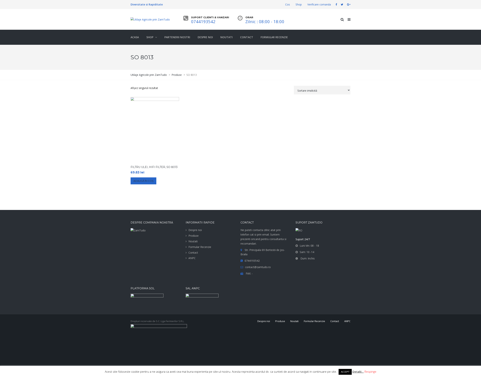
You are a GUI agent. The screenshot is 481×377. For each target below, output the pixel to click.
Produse (193, 235)
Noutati (193, 241)
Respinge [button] (370, 371)
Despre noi (195, 230)
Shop (299, 4)
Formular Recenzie (199, 247)
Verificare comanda (319, 4)
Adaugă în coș (143, 180)
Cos (287, 4)
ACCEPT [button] (345, 371)
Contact (193, 252)
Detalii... (358, 371)
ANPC (192, 258)
